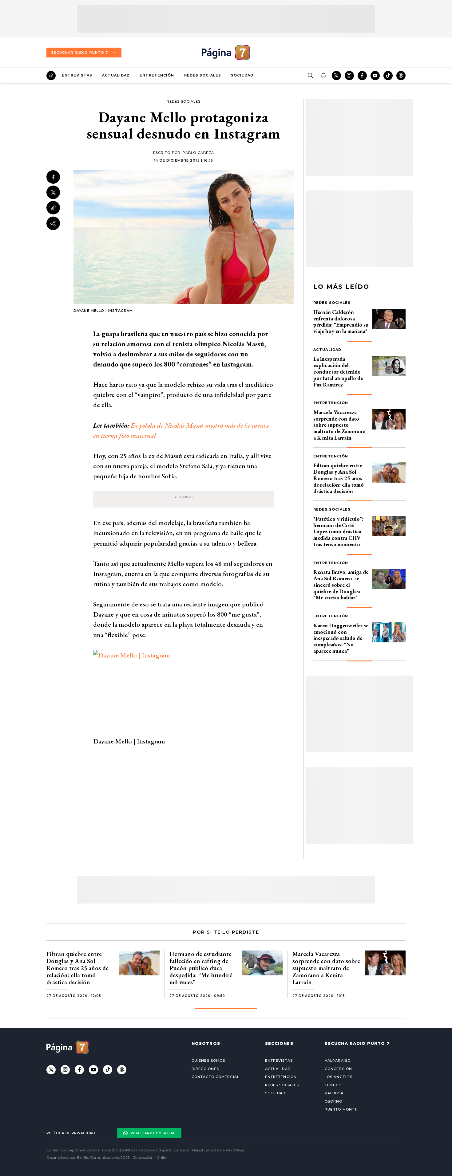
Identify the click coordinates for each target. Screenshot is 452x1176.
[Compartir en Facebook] (53, 177)
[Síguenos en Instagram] (349, 75)
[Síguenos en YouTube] (375, 75)
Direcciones (205, 1069)
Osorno (334, 1101)
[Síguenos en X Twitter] (336, 75)
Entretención (157, 75)
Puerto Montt (341, 1109)
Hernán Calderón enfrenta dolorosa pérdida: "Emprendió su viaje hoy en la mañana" (341, 321)
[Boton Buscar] (310, 75)
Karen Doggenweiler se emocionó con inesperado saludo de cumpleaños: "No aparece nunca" (340, 638)
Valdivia (334, 1093)
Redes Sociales (202, 75)
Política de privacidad (70, 1133)
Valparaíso (338, 1060)
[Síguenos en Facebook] (362, 75)
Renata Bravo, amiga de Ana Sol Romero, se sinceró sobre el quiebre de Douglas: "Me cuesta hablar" (340, 584)
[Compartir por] (53, 223)
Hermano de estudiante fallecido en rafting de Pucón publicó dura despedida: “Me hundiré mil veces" (200, 968)
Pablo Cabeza (198, 153)
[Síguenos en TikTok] (388, 75)
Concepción (338, 1069)
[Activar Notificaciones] (323, 75)
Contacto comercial (215, 1077)
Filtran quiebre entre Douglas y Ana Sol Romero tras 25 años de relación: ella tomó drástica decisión (338, 478)
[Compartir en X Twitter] (53, 192)
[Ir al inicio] (51, 75)
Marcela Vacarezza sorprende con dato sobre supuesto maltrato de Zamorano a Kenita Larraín (339, 425)
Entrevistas (77, 75)
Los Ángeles (338, 1077)
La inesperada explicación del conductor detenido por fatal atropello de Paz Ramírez (338, 371)
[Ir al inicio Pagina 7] (226, 52)
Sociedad (242, 75)
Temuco (333, 1085)
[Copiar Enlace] (53, 208)
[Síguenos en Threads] (401, 75)
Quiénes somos (208, 1060)
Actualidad (116, 75)
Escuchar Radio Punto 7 (79, 52)
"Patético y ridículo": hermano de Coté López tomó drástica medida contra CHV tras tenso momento (338, 531)
